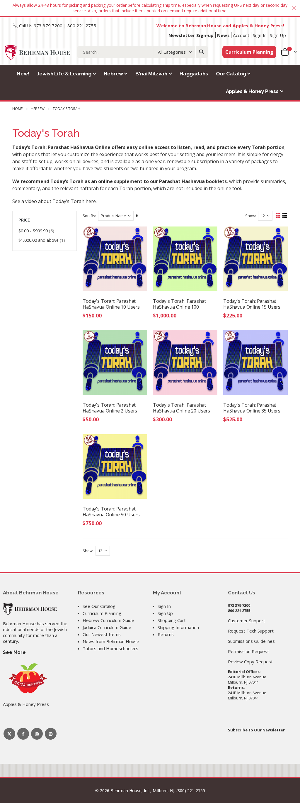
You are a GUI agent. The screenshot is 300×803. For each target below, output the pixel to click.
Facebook (23, 734)
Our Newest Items (102, 634)
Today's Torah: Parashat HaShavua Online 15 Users (251, 304)
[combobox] (142, 52)
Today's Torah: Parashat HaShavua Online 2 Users (110, 408)
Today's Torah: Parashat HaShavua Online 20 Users (181, 408)
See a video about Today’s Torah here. (54, 201)
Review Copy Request (250, 662)
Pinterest (51, 734)
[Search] (201, 52)
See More (14, 652)
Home (17, 108)
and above (42, 240)
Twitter (9, 734)
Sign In (260, 35)
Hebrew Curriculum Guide (108, 620)
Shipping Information (178, 627)
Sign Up (278, 35)
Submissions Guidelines (251, 641)
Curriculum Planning (249, 52)
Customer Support (246, 620)
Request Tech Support (251, 631)
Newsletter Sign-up (191, 35)
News (223, 35)
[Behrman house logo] (37, 52)
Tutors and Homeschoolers (110, 648)
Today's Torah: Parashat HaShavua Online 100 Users (179, 304)
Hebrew (38, 109)
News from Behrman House (111, 641)
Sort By (89, 215)
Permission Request (248, 651)
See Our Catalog (99, 606)
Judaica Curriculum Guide (107, 627)
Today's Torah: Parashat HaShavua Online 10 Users (111, 304)
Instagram (37, 734)
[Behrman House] (30, 608)
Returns (166, 634)
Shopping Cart (172, 620)
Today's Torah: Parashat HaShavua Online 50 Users (111, 512)
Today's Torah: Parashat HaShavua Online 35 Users (251, 408)
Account (241, 35)
